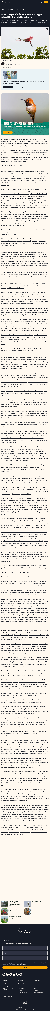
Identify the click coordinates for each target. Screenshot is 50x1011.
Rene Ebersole (10, 63)
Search (41, 2)
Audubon (7, 2)
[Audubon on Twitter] (10, 974)
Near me (38, 2)
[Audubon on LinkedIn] (14, 974)
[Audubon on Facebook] (7, 974)
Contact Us (20, 990)
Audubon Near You (38, 983)
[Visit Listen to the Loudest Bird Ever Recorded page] (35, 904)
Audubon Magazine (8, 9)
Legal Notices (18, 1009)
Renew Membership (38, 992)
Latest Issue (19, 86)
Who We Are (5, 983)
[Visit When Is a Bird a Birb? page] (34, 911)
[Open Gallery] (47, 29)
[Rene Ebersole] (3, 63)
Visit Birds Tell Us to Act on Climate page (25, 114)
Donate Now (36, 988)
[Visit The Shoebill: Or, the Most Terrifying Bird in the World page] (12, 919)
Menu (2, 2)
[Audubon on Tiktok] (17, 974)
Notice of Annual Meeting (8, 991)
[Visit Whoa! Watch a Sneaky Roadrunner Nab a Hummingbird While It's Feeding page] (12, 904)
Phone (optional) (6, 957)
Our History (5, 986)
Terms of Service (30, 961)
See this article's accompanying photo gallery (14, 165)
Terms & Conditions (22, 964)
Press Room (21, 988)
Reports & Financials (7, 994)
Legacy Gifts (36, 990)
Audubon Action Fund (7, 996)
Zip (4, 952)
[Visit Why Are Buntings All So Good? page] (12, 911)
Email (4, 947)
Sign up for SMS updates (23, 992)
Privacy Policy (25, 1009)
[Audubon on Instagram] (3, 974)
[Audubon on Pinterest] (20, 974)
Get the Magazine (8, 86)
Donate (46, 2)
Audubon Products (38, 986)
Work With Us (21, 983)
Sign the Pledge (8, 132)
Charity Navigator (24, 1002)
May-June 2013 (20, 9)
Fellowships (21, 986)
